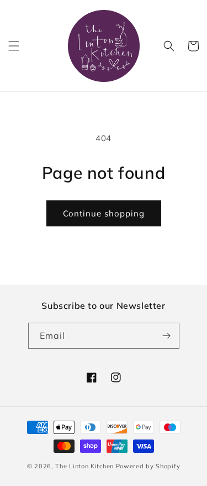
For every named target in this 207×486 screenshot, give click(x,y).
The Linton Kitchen (84, 466)
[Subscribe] (167, 336)
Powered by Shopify (148, 466)
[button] (14, 46)
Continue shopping (104, 213)
